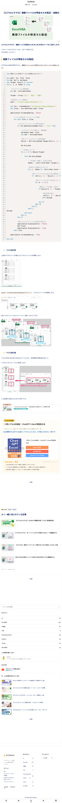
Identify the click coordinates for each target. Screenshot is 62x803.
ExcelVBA (5, 509)
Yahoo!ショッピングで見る (37, 455)
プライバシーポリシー (9, 781)
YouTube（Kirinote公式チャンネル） (9, 778)
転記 (15, 509)
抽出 (11, 509)
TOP (5, 771)
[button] (59, 607)
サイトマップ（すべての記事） (9, 774)
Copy (58, 73)
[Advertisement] (31, 494)
